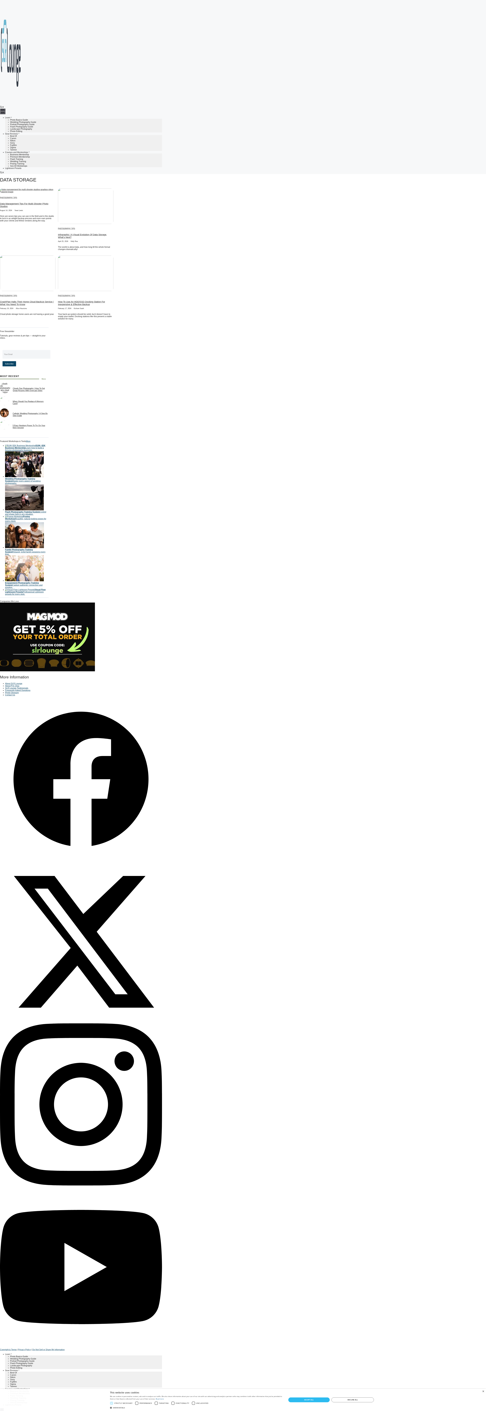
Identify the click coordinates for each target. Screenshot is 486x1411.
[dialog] (243, 1400)
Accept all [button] (309, 1400)
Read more (160, 1399)
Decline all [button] (353, 1400)
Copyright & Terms (8, 1350)
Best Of (13, 136)
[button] (2, 107)
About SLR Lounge (13, 683)
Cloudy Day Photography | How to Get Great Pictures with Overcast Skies (29, 389)
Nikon (12, 141)
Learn (7, 118)
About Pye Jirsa (12, 686)
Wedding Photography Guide (23, 122)
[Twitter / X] (81, 1022)
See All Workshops (18, 166)
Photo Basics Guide (19, 120)
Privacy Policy (24, 1350)
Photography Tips (8, 198)
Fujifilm (13, 145)
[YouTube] (81, 1347)
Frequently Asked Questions (17, 690)
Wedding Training (18, 161)
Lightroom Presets (13, 168)
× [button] (483, 1391)
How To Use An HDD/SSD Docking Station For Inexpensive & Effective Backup (81, 303)
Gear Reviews (11, 134)
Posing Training (17, 164)
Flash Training (16, 159)
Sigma (13, 147)
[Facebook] (81, 859)
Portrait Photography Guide (22, 124)
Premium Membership (20, 157)
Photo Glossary (12, 693)
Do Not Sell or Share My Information (48, 1350)
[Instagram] (81, 1185)
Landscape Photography (21, 129)
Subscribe (9, 364)
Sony (12, 143)
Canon (13, 138)
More (44, 379)
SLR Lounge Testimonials (16, 688)
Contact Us (10, 695)
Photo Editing (16, 131)
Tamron (13, 150)
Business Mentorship (19, 154)
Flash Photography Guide (21, 127)
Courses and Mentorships (16, 152)
